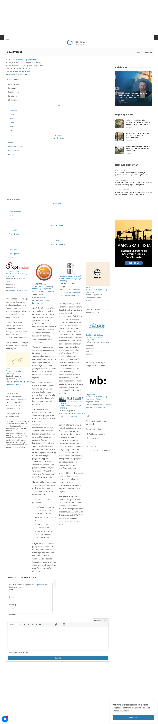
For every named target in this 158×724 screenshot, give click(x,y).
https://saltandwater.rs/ (68, 416)
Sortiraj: (58, 225)
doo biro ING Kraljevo (94, 335)
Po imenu (12, 258)
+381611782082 (105, 404)
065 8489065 (74, 292)
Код (105, 620)
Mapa (10, 142)
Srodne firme (13, 150)
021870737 (19, 379)
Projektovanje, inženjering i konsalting (21, 60)
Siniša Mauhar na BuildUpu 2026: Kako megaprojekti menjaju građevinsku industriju (133, 95)
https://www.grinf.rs (13, 385)
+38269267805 (24, 71)
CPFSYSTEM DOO (13, 271)
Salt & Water (64, 403)
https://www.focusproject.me (17, 74)
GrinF (8, 368)
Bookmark (58, 136)
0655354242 (20, 284)
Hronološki (13, 230)
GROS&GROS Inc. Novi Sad (70, 276)
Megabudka (90, 394)
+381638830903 (78, 413)
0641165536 (100, 351)
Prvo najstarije (14, 234)
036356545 (99, 348)
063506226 (45, 300)
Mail (11, 130)
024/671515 (46, 297)
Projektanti (46, 289)
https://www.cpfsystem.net (16, 290)
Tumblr (12, 122)
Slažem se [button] (133, 717)
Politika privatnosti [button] (121, 711)
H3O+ (88, 287)
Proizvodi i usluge (15, 146)
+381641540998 (25, 382)
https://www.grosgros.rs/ (69, 295)
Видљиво (98, 620)
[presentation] (15, 624)
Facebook (13, 110)
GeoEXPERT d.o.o (39, 284)
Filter (58, 240)
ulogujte (37, 585)
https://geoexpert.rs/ (40, 303)
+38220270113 (24, 68)
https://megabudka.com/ (95, 407)
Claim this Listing (58, 138)
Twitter (12, 114)
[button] (15, 624)
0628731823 (100, 300)
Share (58, 105)
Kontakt (11, 154)
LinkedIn (12, 126)
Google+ (13, 118)
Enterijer (98, 399)
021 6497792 (74, 289)
